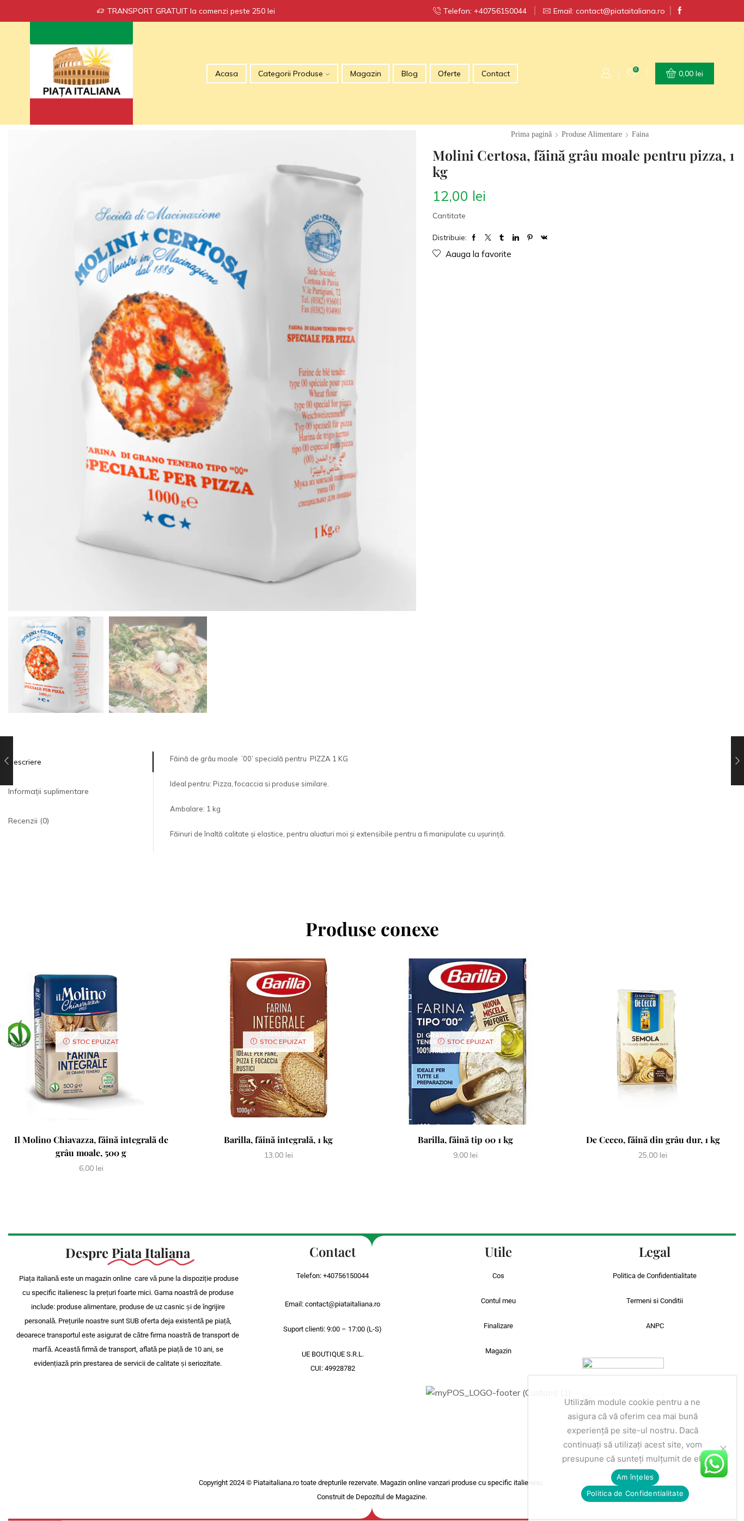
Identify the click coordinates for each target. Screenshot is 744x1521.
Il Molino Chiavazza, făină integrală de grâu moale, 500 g (91, 1146)
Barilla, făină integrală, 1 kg (278, 1139)
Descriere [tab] (24, 762)
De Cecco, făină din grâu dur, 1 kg (653, 1139)
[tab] (81, 762)
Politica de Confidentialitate (655, 1276)
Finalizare (498, 1326)
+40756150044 (346, 1276)
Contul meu (498, 1301)
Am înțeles (635, 1477)
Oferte (449, 73)
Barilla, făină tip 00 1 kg (465, 1139)
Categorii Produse (290, 73)
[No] (722, 1448)
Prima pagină (531, 134)
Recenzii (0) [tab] (28, 821)
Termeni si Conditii (654, 1301)
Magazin (365, 73)
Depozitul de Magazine (390, 1497)
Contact (495, 73)
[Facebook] (680, 11)
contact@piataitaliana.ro (342, 1304)
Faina (640, 134)
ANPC (655, 1326)
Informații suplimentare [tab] (48, 791)
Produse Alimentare (592, 134)
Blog (409, 73)
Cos (498, 1276)
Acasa (226, 73)
